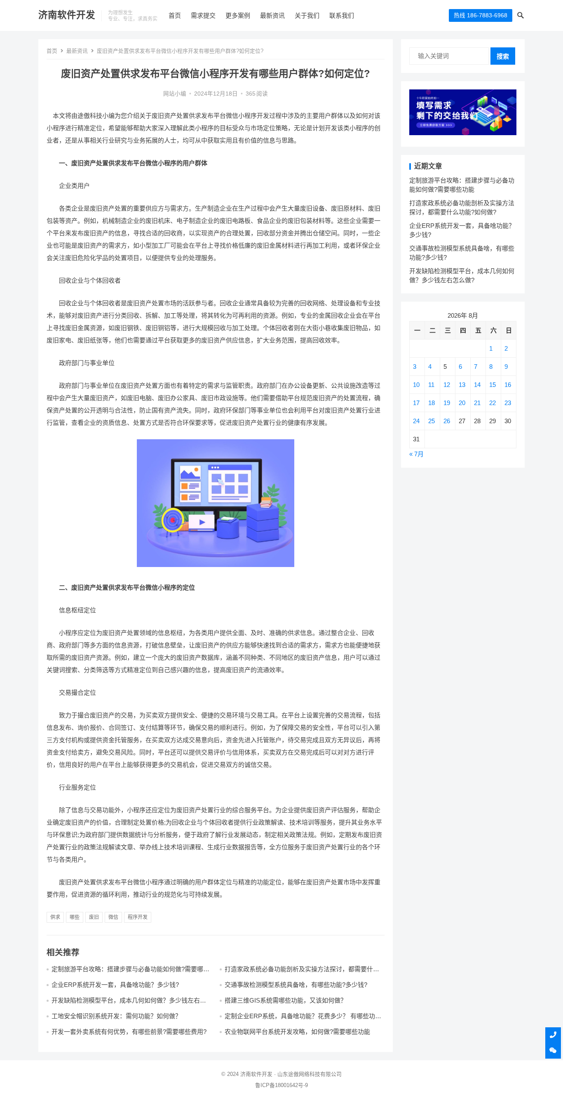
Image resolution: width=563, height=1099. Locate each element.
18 (431, 402)
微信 (113, 917)
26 (446, 420)
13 (462, 384)
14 (477, 384)
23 (507, 402)
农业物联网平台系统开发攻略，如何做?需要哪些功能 (297, 1031)
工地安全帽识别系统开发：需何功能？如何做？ (116, 1015)
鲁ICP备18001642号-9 (281, 1085)
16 (507, 384)
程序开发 (138, 917)
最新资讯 (272, 15)
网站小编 (174, 94)
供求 (55, 917)
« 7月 (416, 453)
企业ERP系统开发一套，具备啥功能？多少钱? (115, 984)
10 (416, 384)
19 (446, 402)
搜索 (503, 56)
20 (462, 402)
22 (492, 402)
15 (492, 384)
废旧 (94, 917)
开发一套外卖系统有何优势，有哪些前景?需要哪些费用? (129, 1031)
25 (431, 420)
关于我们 (307, 15)
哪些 (75, 917)
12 (446, 384)
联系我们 (341, 15)
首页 (175, 15)
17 (416, 402)
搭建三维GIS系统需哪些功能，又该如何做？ (286, 1000)
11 (431, 384)
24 (416, 420)
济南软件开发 (66, 15)
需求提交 (203, 15)
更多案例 (237, 15)
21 (477, 402)
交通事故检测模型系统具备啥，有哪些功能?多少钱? (296, 984)
